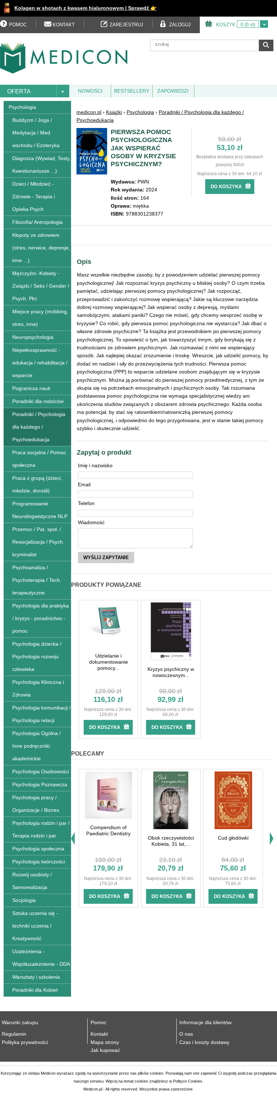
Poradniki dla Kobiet (35, 990)
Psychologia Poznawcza (39, 784)
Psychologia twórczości (38, 861)
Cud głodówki (233, 838)
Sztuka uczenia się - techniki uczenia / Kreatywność (35, 925)
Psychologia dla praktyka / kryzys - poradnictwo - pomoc (40, 618)
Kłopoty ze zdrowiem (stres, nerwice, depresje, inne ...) (41, 247)
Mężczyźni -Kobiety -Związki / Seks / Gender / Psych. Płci (40, 285)
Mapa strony (105, 1042)
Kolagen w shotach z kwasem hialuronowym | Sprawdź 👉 (85, 8)
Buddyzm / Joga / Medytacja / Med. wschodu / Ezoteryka (36, 132)
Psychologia (22, 107)
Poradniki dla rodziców (37, 401)
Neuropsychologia (32, 337)
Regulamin (14, 1034)
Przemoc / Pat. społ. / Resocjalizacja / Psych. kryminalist (38, 541)
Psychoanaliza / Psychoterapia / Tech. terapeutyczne (36, 580)
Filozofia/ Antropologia (37, 222)
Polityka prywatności (25, 1042)
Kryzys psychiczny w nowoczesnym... (171, 672)
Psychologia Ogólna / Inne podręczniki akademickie (36, 745)
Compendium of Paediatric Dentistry (108, 830)
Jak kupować (105, 1050)
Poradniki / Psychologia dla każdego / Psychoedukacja (38, 426)
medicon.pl (88, 112)
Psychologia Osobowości (40, 771)
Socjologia (24, 900)
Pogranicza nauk (31, 388)
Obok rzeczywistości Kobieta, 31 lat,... (171, 841)
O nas (186, 1034)
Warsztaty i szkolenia (36, 977)
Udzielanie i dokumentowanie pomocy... (108, 662)
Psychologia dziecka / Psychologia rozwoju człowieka (36, 656)
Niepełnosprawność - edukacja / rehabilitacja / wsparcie (39, 362)
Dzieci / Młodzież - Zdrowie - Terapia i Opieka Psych (33, 196)
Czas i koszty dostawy (204, 1042)
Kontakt (99, 1034)
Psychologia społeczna (38, 848)
